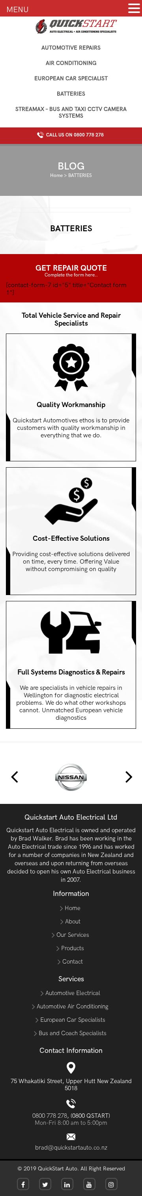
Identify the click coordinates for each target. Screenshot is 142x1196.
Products (72, 948)
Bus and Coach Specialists (72, 1033)
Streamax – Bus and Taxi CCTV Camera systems (71, 112)
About (72, 921)
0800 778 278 (89, 135)
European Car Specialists (72, 1019)
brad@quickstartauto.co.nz (71, 1147)
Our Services (72, 934)
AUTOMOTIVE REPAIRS (71, 47)
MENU (17, 10)
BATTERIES (71, 93)
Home (56, 176)
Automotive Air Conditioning (72, 1006)
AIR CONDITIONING (71, 63)
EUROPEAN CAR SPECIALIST (71, 78)
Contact (72, 961)
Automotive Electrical (72, 993)
